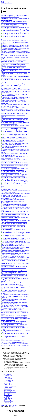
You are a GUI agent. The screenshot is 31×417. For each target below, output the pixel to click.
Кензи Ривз (7, 377)
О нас (12, 406)
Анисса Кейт (7, 389)
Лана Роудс (7, 396)
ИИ (2, 3)
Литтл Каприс (8, 395)
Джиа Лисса (7, 374)
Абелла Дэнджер (8, 380)
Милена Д (7, 383)
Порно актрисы (13, 405)
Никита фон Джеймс (10, 386)
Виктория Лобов (8, 401)
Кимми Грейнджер (9, 390)
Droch (2, 1)
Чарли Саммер (8, 384)
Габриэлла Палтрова (10, 392)
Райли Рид (7, 399)
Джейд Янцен (8, 398)
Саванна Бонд (8, 375)
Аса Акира (7, 393)
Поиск (10, 3)
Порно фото (4, 405)
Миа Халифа (7, 381)
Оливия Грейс (8, 387)
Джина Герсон (8, 378)
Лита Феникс (7, 402)
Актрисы (5, 3)
